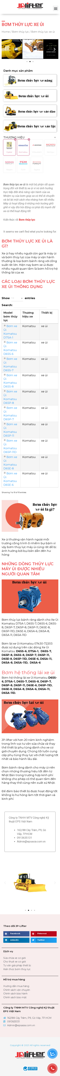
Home (6, 31)
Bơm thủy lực (20, 31)
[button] (55, 8)
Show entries (18, 298)
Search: (7, 305)
